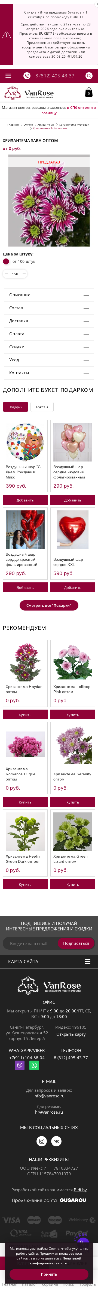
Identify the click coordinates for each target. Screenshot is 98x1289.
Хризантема (46, 124)
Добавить (25, 500)
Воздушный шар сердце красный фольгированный (21, 559)
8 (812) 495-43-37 (71, 1057)
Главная (13, 124)
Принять (49, 1274)
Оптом (28, 124)
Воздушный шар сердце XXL (68, 562)
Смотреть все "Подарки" (49, 605)
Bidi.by (80, 1189)
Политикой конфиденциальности (55, 1260)
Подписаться (76, 943)
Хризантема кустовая (74, 124)
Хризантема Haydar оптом (24, 689)
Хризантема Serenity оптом (72, 776)
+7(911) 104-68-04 (27, 1057)
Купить (25, 714)
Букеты (42, 407)
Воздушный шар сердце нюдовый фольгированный (69, 472)
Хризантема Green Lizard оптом (70, 859)
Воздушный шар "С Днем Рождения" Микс (23, 472)
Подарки (15, 407)
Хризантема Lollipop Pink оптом (71, 689)
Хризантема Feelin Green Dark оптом (23, 859)
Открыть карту (71, 1034)
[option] (49, 201)
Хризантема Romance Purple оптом (20, 774)
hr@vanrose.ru (49, 1112)
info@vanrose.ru (49, 1095)
